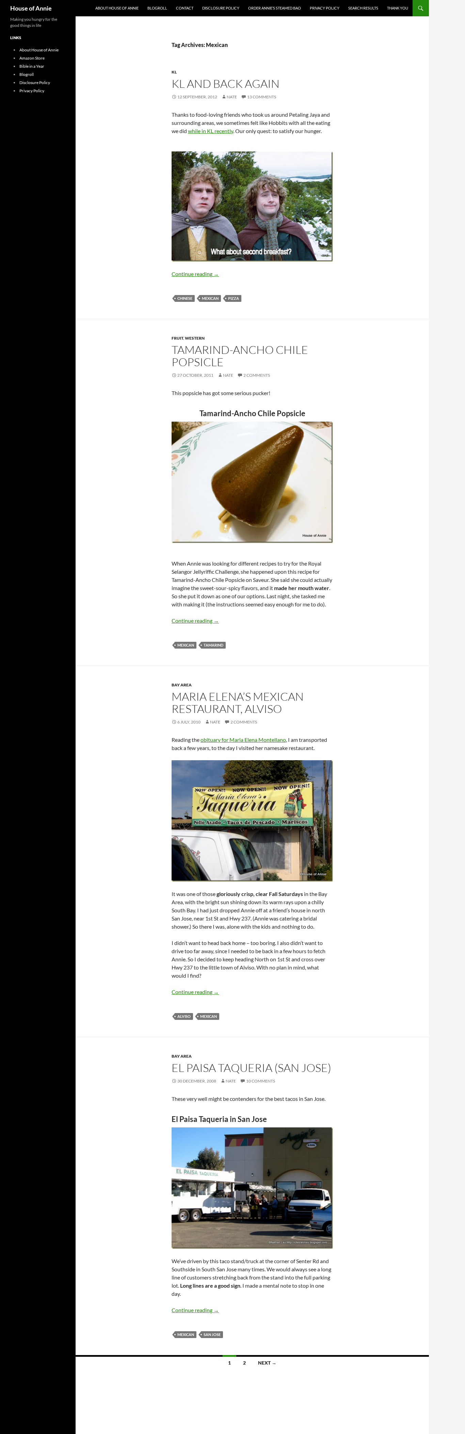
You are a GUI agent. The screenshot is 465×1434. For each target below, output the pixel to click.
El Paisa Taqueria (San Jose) (251, 1068)
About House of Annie (117, 8)
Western (195, 338)
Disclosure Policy (220, 8)
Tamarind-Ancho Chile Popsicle (240, 356)
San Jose (212, 1334)
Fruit (177, 338)
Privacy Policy (324, 8)
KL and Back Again (225, 84)
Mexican (210, 298)
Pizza (233, 298)
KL (174, 72)
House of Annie (31, 8)
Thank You (397, 8)
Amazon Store (32, 58)
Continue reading (195, 274)
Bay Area (182, 684)
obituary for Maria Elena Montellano (243, 739)
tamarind (213, 645)
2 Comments (256, 375)
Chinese (184, 298)
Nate (232, 96)
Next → (267, 1363)
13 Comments (261, 96)
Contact (184, 8)
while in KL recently (210, 131)
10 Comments (260, 1080)
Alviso (184, 1016)
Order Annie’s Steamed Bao (274, 8)
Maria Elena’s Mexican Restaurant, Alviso (238, 702)
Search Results (363, 8)
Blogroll (157, 8)
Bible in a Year (31, 66)
